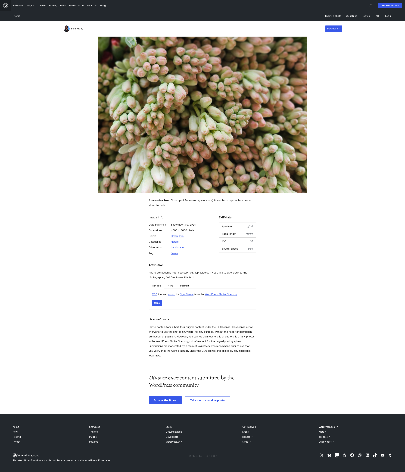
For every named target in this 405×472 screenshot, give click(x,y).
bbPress (324, 436)
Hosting (17, 436)
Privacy (16, 441)
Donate (247, 436)
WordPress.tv (174, 441)
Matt (322, 431)
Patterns (93, 441)
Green (174, 236)
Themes (93, 431)
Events (245, 431)
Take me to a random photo (207, 400)
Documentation (174, 431)
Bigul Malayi (77, 28)
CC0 (154, 294)
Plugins (93, 436)
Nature (175, 241)
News (16, 431)
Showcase (94, 426)
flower (174, 253)
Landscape (177, 247)
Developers (172, 436)
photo (171, 294)
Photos (16, 16)
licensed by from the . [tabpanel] (195, 294)
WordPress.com (328, 426)
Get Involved (249, 426)
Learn (169, 426)
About (16, 426)
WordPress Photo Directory (221, 294)
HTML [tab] (170, 286)
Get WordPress (390, 5)
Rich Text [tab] (156, 286)
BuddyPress (326, 441)
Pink (181, 236)
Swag (246, 441)
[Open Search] (370, 5)
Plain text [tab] (184, 286)
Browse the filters (165, 400)
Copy (157, 303)
